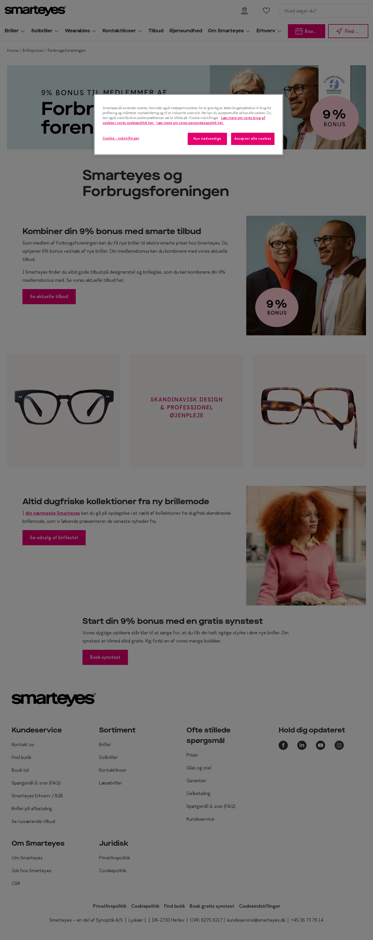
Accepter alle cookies (252, 139)
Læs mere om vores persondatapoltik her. (190, 123)
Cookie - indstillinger (121, 138)
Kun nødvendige (207, 139)
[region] (188, 124)
